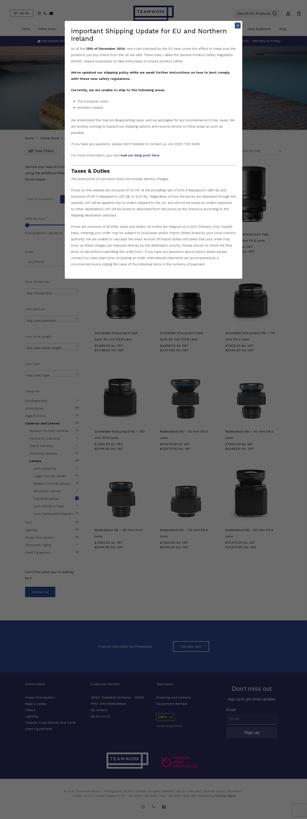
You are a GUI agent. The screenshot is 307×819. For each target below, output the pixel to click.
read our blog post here (139, 155)
